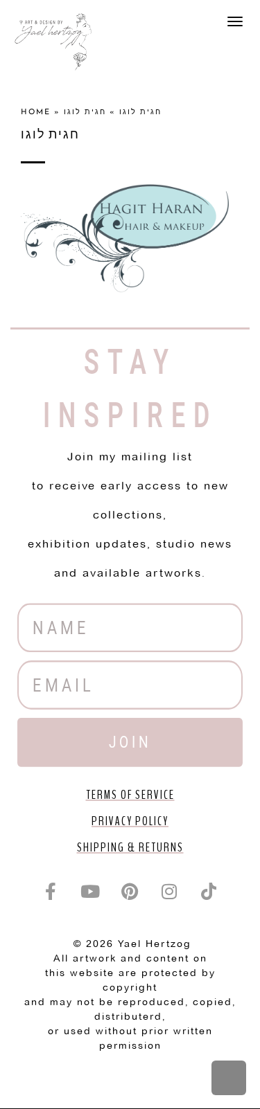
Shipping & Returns (130, 847)
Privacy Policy (130, 821)
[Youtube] (90, 891)
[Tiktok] (209, 891)
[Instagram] (170, 891)
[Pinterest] (130, 891)
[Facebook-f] (51, 891)
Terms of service (130, 794)
